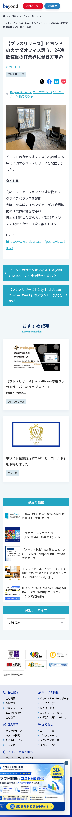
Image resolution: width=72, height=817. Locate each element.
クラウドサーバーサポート (54, 698)
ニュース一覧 (47, 730)
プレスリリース (16, 74)
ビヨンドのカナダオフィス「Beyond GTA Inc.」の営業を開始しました (35, 272)
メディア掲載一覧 (49, 740)
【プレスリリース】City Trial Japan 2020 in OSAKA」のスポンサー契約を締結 (36, 295)
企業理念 (10, 703)
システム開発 (47, 703)
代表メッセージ (14, 708)
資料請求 (52, 6)
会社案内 (13, 692)
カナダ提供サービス (51, 712)
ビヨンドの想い (14, 712)
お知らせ (47, 724)
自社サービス (47, 708)
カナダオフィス (42, 92)
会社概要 (10, 698)
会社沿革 (10, 717)
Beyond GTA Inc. (21, 92)
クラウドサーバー (15, 730)
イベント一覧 (47, 744)
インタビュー (13, 744)
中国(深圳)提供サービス (53, 717)
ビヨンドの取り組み (20, 752)
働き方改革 (26, 96)
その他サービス (14, 740)
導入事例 (13, 724)
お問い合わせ (33, 6)
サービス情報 (50, 692)
